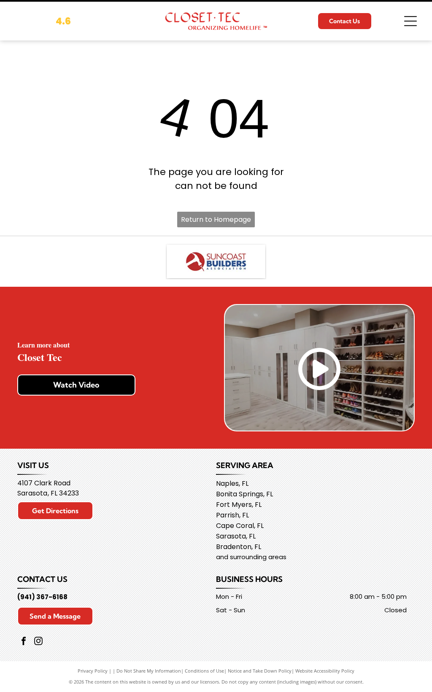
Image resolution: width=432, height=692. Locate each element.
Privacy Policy (93, 671)
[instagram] (38, 642)
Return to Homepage (216, 219)
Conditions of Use (204, 671)
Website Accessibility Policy (324, 671)
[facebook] (23, 642)
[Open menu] (410, 21)
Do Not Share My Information (148, 671)
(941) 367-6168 (42, 596)
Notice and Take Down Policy (260, 671)
